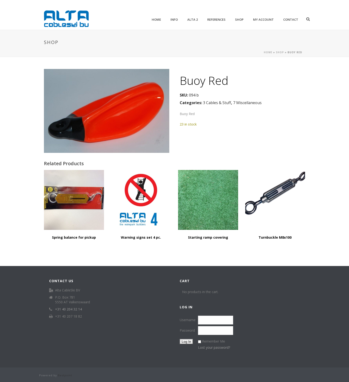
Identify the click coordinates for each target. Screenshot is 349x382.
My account (263, 19)
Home (156, 19)
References (216, 19)
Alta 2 (192, 19)
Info (174, 19)
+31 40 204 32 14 (68, 309)
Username (188, 320)
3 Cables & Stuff (217, 102)
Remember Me (213, 341)
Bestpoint (65, 375)
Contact (290, 19)
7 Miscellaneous (247, 102)
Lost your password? (214, 347)
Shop (239, 19)
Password (187, 330)
